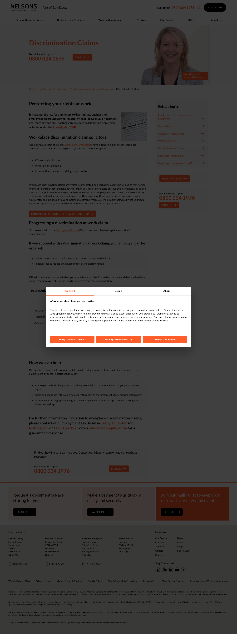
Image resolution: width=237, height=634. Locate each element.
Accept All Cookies (165, 339)
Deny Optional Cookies (72, 339)
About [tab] (166, 291)
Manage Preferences (116, 339)
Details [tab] (119, 291)
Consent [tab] (70, 291)
